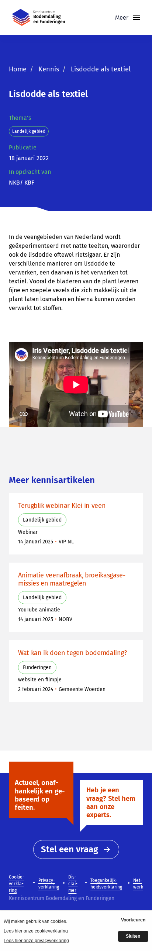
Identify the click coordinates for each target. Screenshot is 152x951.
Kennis (49, 69)
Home (18, 69)
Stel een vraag (69, 849)
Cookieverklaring (16, 883)
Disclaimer (72, 883)
